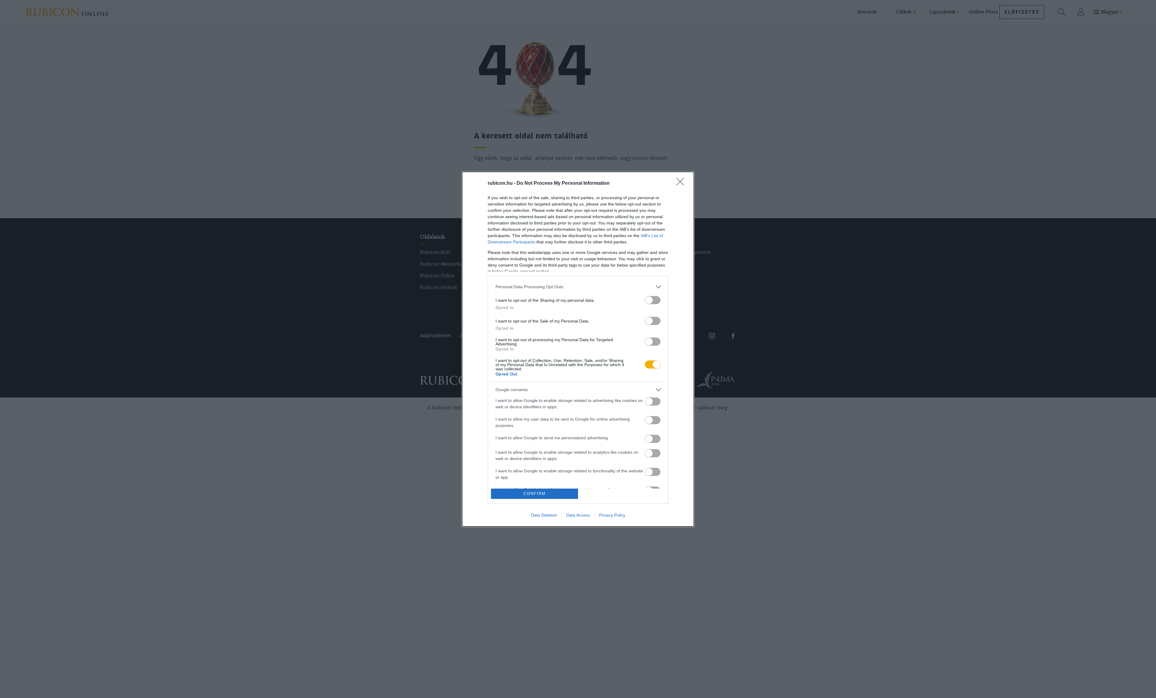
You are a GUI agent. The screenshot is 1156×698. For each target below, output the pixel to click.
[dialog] (578, 349)
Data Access (578, 515)
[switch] (652, 300)
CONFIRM (535, 493)
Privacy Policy (612, 515)
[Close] (682, 183)
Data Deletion (544, 515)
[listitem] (578, 287)
